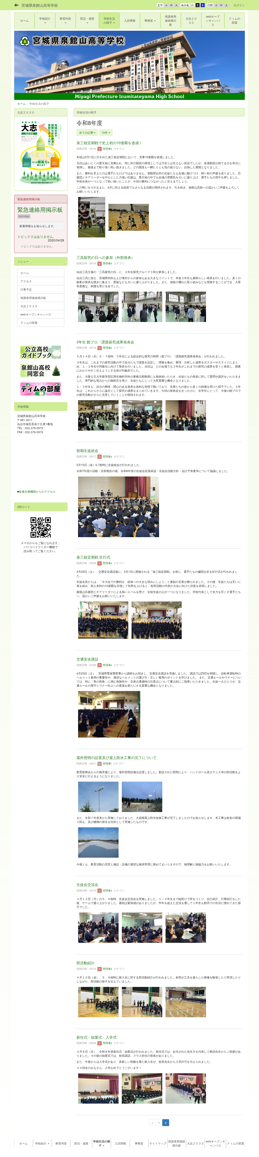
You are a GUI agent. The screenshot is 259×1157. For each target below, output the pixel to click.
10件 (105, 132)
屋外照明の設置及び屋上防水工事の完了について (116, 757)
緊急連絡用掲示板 (40, 209)
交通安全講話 (87, 659)
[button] (45, 20)
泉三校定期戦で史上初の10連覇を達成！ (109, 142)
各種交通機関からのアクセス (37, 491)
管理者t (106, 763)
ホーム (21, 104)
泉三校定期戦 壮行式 (93, 557)
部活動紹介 (85, 962)
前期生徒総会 (87, 450)
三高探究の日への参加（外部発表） (105, 257)
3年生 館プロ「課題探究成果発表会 (105, 341)
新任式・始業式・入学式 (96, 1037)
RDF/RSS (24, 216)
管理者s (107, 148)
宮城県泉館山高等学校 (39, 5)
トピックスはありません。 (36, 236)
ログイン (239, 5)
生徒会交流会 (87, 884)
